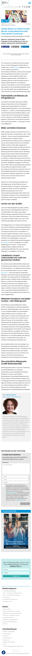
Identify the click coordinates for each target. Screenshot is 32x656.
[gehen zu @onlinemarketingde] (25, 7)
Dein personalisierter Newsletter (11, 611)
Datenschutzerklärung (20, 500)
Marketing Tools (7, 601)
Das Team (6, 635)
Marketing (16, 67)
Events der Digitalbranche (10, 621)
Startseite (3, 23)
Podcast (5, 624)
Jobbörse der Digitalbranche (10, 619)
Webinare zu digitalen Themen (11, 615)
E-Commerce (6, 597)
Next (28, 530)
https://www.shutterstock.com (12, 397)
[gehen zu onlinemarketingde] (22, 7)
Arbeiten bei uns (7, 638)
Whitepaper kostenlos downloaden (12, 613)
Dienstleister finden (8, 617)
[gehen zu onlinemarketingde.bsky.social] (29, 7)
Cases (9, 23)
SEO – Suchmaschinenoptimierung (12, 593)
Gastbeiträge (6, 633)
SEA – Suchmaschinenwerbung (11, 595)
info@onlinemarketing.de (11, 492)
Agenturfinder (7, 609)
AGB (4, 644)
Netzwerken (4, 272)
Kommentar (5, 462)
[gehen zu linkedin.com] (27, 7)
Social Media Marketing (9, 591)
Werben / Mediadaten (9, 631)
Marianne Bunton (11, 395)
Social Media (5, 242)
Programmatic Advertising (10, 599)
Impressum (6, 640)
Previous (3, 530)
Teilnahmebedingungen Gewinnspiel (13, 646)
